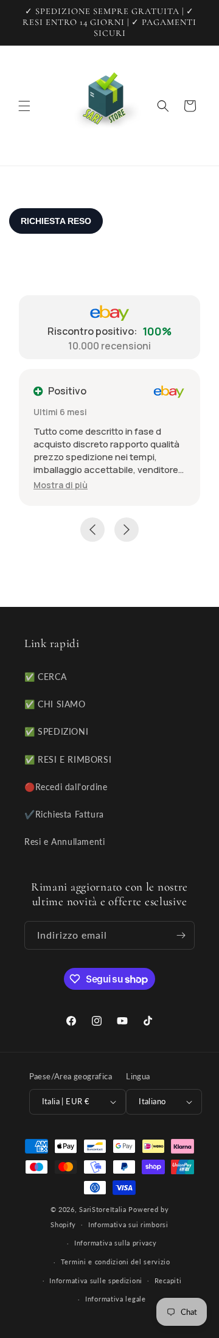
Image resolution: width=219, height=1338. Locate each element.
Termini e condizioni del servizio (115, 1262)
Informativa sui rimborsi (128, 1224)
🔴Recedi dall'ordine (65, 787)
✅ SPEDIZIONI (56, 731)
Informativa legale (115, 1299)
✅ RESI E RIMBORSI (67, 759)
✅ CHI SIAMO (55, 704)
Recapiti (168, 1280)
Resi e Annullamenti (64, 841)
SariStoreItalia (103, 1209)
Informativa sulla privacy (115, 1243)
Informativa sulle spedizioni (95, 1280)
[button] (24, 106)
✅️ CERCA (45, 676)
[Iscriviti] (180, 935)
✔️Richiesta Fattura (64, 814)
